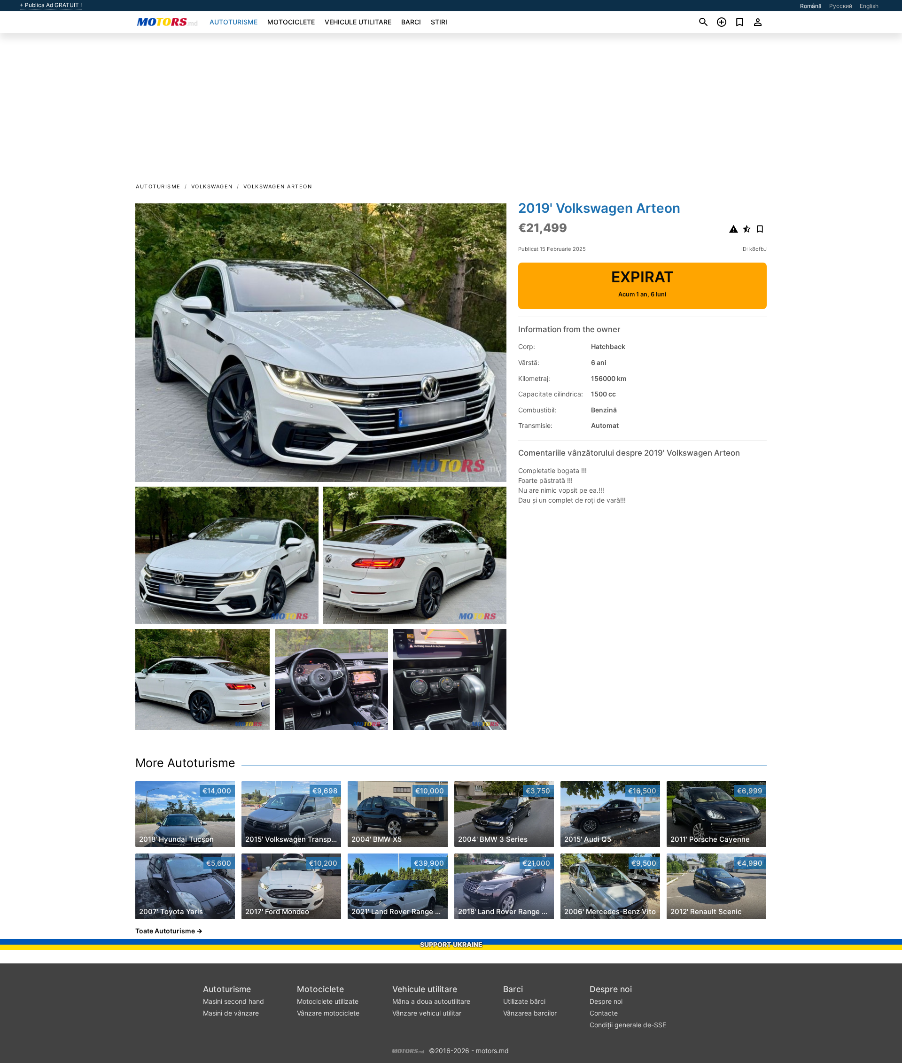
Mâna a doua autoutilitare (431, 1001)
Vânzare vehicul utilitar (426, 1013)
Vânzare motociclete (328, 1013)
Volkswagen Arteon (277, 186)
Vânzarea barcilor (530, 1013)
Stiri (439, 22)
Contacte (604, 1013)
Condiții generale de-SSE (628, 1025)
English (869, 5)
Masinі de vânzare (231, 1013)
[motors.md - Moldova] (408, 1050)
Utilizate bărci (524, 1001)
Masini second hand (233, 1001)
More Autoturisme (185, 763)
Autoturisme (233, 22)
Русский (840, 5)
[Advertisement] (451, 111)
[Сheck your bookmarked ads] (740, 22)
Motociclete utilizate (327, 1001)
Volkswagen (212, 186)
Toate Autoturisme (165, 931)
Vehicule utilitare (358, 22)
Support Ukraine (451, 944)
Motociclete (291, 22)
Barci (411, 22)
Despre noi (611, 989)
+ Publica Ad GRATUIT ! (51, 5)
